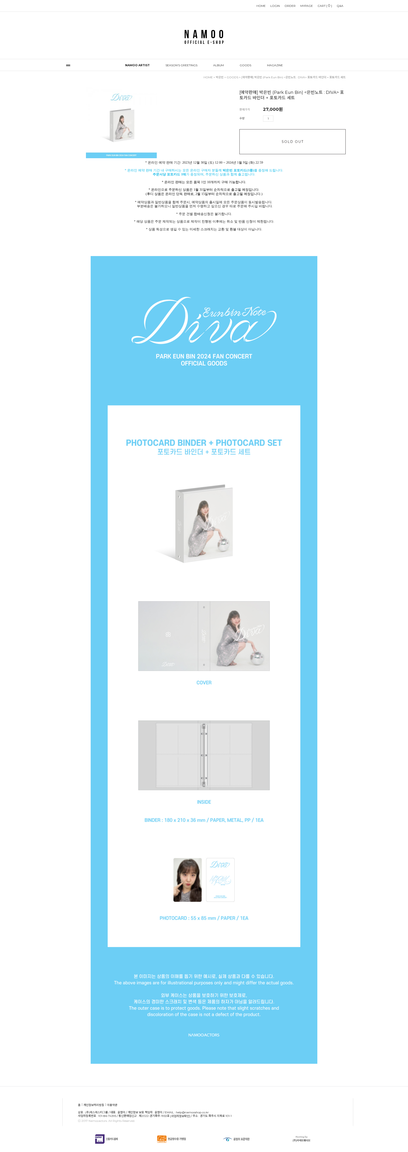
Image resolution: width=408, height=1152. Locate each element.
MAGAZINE (275, 65)
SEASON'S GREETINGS (181, 65)
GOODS (245, 65)
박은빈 (220, 77)
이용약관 (112, 1105)
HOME (261, 6)
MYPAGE (306, 6)
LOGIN (275, 6)
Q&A (340, 6)
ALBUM (218, 65)
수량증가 (277, 119)
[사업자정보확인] (180, 1116)
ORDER (290, 6)
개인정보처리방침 (93, 1105)
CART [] (325, 6)
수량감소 (284, 119)
